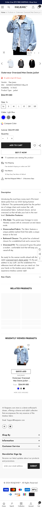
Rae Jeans (12, 82)
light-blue (18, 388)
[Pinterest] (4, 426)
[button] (35, 53)
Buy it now (21, 152)
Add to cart (16, 145)
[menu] (2, 7)
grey (21, 388)
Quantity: (5, 134)
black (24, 388)
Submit (33, 466)
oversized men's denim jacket (17, 260)
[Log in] (33, 7)
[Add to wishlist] (35, 145)
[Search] (9, 7)
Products (10, 12)
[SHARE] (39, 145)
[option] (21, 35)
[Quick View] (28, 349)
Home (3, 12)
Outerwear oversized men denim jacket (21, 379)
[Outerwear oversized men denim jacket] (21, 355)
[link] (10, 323)
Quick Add (21, 371)
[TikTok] (10, 426)
